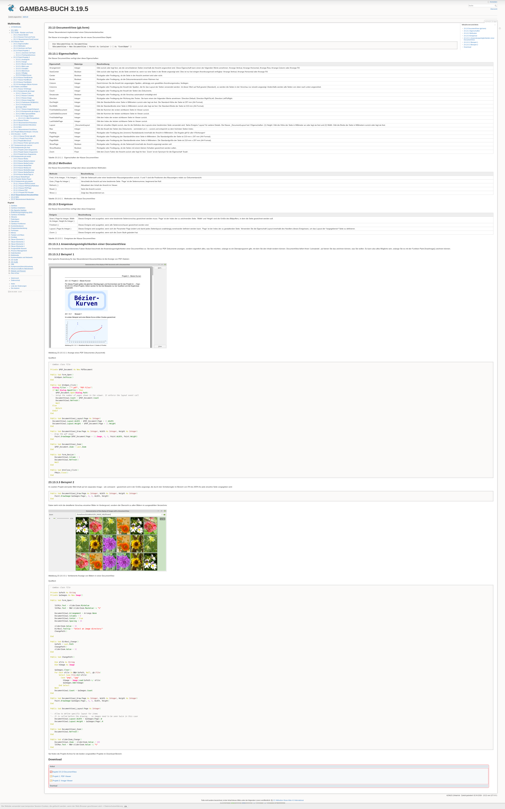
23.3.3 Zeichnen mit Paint (22, 48)
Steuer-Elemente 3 (17, 244)
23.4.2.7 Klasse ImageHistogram (27, 109)
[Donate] (236, 803)
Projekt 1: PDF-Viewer (62, 776)
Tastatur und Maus (17, 235)
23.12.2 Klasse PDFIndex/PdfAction (26, 186)
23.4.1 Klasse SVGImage (22, 89)
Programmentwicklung (19, 228)
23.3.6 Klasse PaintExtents (22, 78)
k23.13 (25, 17)
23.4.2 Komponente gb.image (24, 91)
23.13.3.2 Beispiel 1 (471, 42)
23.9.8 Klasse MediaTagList (23, 174)
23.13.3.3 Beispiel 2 (471, 45)
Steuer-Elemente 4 (17, 246)
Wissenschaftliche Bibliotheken (22, 269)
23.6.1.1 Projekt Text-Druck (23, 138)
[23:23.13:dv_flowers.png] (107, 540)
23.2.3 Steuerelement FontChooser (26, 39)
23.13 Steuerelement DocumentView (24, 195)
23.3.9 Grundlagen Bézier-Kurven (25, 84)
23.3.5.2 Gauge (21, 62)
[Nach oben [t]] (500, 28)
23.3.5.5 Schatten (22, 69)
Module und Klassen (18, 271)
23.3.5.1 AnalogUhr (23, 59)
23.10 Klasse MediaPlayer (20, 177)
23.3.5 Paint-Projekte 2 (21, 57)
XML (12, 264)
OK (125, 806)
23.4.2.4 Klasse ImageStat (25, 100)
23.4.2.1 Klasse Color (23, 93)
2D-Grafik (14, 260)
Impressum (15, 278)
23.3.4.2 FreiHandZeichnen (25, 55)
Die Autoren (15, 288)
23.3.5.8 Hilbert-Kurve (23, 75)
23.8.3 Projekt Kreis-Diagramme (24, 154)
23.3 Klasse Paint (17, 41)
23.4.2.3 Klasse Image (24, 98)
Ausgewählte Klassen (19, 248)
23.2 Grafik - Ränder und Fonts (22, 33)
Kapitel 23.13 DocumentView (65, 772)
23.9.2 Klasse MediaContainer (24, 161)
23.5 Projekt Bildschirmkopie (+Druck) (24, 132)
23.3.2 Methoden (19, 46)
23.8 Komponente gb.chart (20, 147)
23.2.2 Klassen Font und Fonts (24, 37)
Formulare (14, 230)
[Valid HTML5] (258, 803)
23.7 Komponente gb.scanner (21, 145)
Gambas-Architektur (18, 215)
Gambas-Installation (18, 208)
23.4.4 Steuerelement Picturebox (25, 123)
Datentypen (15, 219)
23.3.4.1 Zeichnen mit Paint (25, 53)
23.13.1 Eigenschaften (472, 31)
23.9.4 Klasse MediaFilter (22, 165)
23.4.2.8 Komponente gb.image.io (28, 111)
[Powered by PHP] (247, 803)
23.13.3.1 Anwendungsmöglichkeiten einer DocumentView (479, 39)
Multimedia (15, 255)
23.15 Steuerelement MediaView (22, 199)
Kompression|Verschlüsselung (22, 266)
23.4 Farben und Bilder (19, 87)
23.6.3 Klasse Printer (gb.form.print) (26, 143)
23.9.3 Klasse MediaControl (23, 163)
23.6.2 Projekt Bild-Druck (22, 141)
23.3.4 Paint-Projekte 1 (21, 51)
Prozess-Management (19, 251)
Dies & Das (15, 273)
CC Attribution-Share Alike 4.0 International (288, 800)
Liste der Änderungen (19, 286)
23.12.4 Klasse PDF (20, 190)
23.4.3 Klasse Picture (21, 120)
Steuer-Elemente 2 (17, 242)
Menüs (13, 233)
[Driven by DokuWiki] (280, 803)
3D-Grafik (14, 262)
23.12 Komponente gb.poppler (22, 181)
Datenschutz (15, 280)
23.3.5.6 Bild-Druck (22, 71)
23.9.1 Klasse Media (20, 159)
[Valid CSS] (269, 803)
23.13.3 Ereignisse (470, 36)
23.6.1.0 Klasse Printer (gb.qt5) (24, 136)
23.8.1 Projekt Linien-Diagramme (25, 150)
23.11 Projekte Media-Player (21, 179)
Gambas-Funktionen (18, 224)
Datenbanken (16, 253)
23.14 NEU (15, 197)
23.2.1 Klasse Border (20, 35)
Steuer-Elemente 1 (17, 239)
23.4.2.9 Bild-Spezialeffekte (25, 114)
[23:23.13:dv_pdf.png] (107, 306)
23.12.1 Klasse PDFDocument (24, 183)
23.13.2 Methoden (470, 33)
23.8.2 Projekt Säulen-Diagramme (25, 152)
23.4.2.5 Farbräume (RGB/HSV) (27, 102)
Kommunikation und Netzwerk (21, 257)
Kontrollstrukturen (17, 226)
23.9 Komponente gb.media (21, 156)
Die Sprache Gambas (18, 210)
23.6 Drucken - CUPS (18, 134)
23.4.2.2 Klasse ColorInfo (25, 96)
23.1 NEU (14, 30)
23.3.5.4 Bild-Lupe (22, 66)
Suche (496, 6)
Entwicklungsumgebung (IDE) (21, 212)
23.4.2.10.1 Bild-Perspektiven (28, 118)
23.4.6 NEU (17, 127)
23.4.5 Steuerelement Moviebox (24, 125)
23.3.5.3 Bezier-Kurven (24, 64)
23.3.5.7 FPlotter (21, 73)
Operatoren (15, 221)
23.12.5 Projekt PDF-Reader (23, 192)
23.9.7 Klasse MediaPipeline (23, 172)
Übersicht (493, 9)
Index (13, 284)
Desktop (14, 237)
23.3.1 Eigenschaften (21, 44)
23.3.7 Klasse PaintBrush (22, 80)
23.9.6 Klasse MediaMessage (24, 170)
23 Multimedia (16, 27)
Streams (14, 217)
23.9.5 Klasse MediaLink (22, 168)
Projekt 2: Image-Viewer (63, 781)
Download (467, 47)
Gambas (14, 206)
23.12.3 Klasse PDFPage (22, 188)
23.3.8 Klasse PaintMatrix (22, 82)
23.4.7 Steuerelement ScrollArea (25, 129)
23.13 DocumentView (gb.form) (475, 28)
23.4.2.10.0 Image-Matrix (25, 116)
